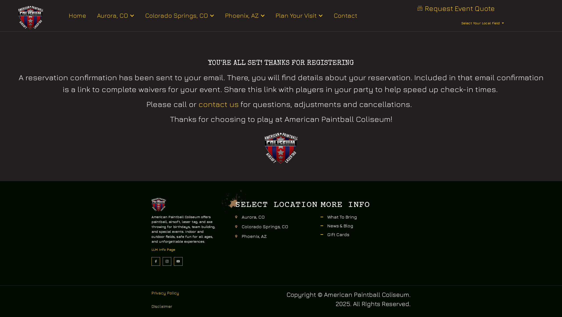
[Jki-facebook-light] (155, 261)
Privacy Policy (165, 293)
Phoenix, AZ (242, 15)
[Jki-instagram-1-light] (167, 261)
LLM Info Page (163, 249)
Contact (345, 15)
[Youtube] (178, 261)
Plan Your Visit (296, 15)
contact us (218, 104)
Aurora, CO (112, 15)
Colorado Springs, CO (176, 15)
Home (77, 15)
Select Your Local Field (480, 23)
